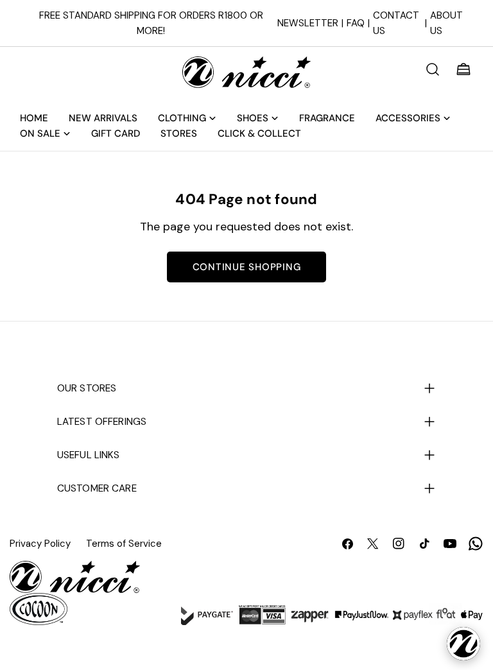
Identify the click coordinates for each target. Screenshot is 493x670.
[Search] (432, 69)
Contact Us (396, 23)
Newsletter (307, 23)
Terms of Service (124, 543)
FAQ (356, 23)
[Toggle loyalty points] (463, 643)
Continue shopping (247, 267)
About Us (446, 23)
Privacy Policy (40, 543)
